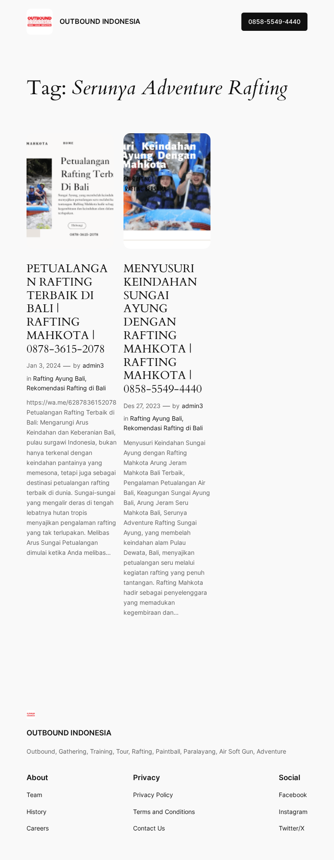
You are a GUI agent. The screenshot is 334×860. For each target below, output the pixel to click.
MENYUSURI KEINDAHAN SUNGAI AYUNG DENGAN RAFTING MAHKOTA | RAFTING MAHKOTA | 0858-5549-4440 (163, 329)
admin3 (93, 365)
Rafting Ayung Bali (59, 378)
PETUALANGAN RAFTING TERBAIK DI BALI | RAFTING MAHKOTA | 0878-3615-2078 (67, 309)
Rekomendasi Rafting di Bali (66, 388)
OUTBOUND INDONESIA (100, 21)
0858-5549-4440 (274, 21)
